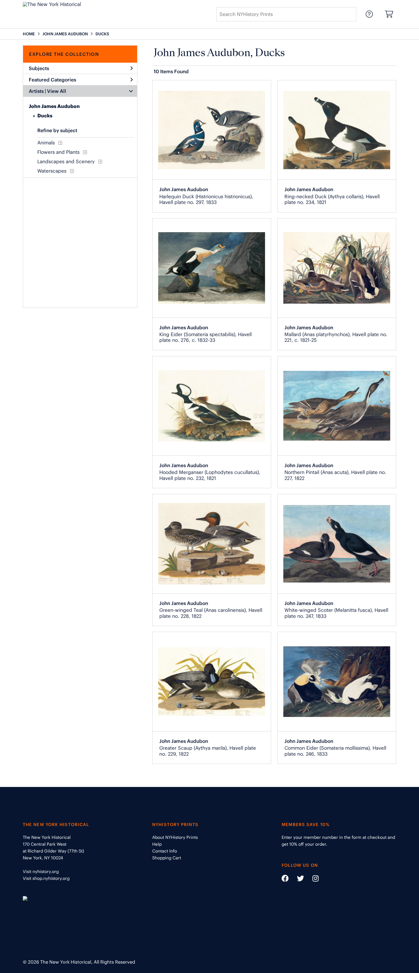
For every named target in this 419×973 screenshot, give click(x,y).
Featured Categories (52, 80)
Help (157, 844)
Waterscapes (51, 171)
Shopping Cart (166, 857)
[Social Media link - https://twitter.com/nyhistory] (297, 879)
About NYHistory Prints (175, 837)
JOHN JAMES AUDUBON (65, 33)
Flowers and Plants (58, 152)
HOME (29, 33)
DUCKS (102, 33)
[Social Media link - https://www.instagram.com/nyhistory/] (312, 879)
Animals (46, 143)
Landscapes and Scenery (66, 161)
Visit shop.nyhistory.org (46, 878)
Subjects (39, 68)
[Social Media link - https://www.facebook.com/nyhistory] (285, 879)
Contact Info (164, 851)
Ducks (44, 116)
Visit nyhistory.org (41, 871)
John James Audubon (54, 106)
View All (56, 91)
